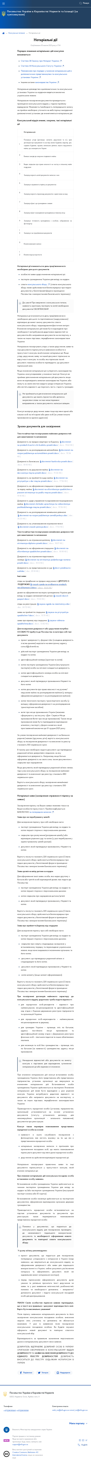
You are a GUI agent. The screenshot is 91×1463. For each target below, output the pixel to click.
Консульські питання (17, 33)
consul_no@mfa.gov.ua (78, 1410)
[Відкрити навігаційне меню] (3, 3)
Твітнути (45, 1373)
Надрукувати (65, 1373)
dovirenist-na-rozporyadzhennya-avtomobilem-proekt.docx (45, 453)
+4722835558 (22, 1411)
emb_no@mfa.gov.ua (60, 1410)
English (84, 1445)
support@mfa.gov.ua (20, 1444)
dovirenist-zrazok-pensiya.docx (42, 527)
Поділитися (27, 1373)
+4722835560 (10, 1411)
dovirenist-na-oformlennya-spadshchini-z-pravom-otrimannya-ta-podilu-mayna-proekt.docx (44, 492)
